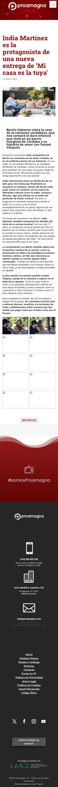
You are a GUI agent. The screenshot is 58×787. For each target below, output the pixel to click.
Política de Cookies (29, 685)
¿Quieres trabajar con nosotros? (29, 742)
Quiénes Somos (28, 658)
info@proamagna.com (29, 618)
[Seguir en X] (14, 721)
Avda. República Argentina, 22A (29, 587)
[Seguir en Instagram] (34, 721)
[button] (52, 4)
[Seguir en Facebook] (24, 721)
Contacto (29, 669)
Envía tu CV (29, 673)
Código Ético (29, 693)
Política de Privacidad (29, 677)
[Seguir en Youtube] (43, 721)
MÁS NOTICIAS (29, 420)
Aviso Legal (29, 681)
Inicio (29, 654)
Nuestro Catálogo (29, 662)
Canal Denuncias (29, 689)
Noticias (29, 666)
